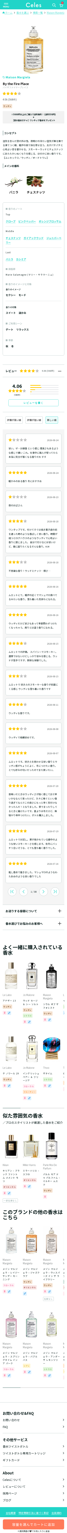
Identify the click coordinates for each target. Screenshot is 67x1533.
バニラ (9, 259)
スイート (11, 313)
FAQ (5, 1427)
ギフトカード (11, 1460)
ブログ (7, 1500)
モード (22, 295)
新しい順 (51, 420)
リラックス (22, 329)
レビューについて (14, 1486)
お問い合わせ (11, 1420)
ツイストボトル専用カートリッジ (24, 1453)
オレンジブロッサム (50, 221)
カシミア (21, 259)
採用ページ (10, 1493)
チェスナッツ (13, 238)
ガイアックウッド (34, 238)
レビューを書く (34, 402)
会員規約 (56, 1513)
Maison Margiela (18, 77)
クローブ (11, 221)
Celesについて (12, 1479)
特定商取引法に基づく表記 (34, 1513)
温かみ (22, 313)
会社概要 (11, 1513)
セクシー (11, 295)
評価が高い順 (14, 420)
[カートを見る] (61, 6)
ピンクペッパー (27, 221)
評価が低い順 (34, 420)
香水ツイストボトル (15, 1446)
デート (9, 329)
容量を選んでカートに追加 (33, 1524)
